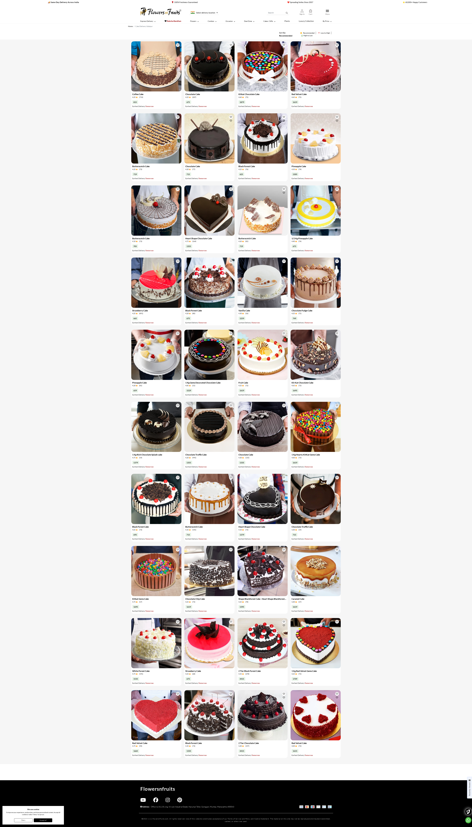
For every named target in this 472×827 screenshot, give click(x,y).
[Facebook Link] (155, 801)
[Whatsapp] (468, 820)
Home (130, 26)
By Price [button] (326, 21)
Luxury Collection (306, 21)
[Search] (286, 13)
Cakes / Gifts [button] (268, 21)
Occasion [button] (229, 21)
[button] (178, 45)
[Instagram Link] (168, 801)
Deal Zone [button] (248, 21)
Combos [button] (211, 21)
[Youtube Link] (143, 801)
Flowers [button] (193, 21)
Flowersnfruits (157, 789)
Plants (287, 21)
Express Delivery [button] (146, 21)
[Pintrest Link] (179, 801)
